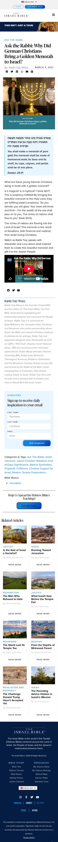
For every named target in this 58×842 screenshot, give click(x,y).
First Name (13, 413)
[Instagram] (20, 797)
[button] (7, 71)
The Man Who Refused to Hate (13, 597)
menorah (9, 461)
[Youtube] (37, 797)
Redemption (11, 592)
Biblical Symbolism (41, 465)
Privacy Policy (29, 837)
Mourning (10, 641)
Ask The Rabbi (13, 40)
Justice (8, 546)
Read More (14, 564)
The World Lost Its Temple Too (14, 646)
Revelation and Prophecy (13, 689)
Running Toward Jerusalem (41, 551)
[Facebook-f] (26, 797)
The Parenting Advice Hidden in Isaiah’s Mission (41, 694)
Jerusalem (15, 483)
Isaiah (48, 457)
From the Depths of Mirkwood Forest (43, 646)
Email (10, 432)
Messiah (36, 641)
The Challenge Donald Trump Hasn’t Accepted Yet (13, 698)
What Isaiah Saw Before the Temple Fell (42, 599)
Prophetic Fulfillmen (16, 468)
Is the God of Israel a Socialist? (14, 551)
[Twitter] (31, 797)
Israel (35, 546)
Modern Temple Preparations (29, 472)
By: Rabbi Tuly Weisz (16, 67)
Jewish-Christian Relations (31, 461)
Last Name (12, 422)
